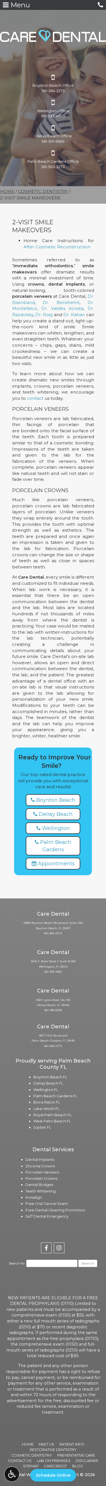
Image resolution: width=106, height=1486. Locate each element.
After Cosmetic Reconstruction (56, 246)
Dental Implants (39, 1159)
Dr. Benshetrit (61, 302)
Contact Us (20, 1461)
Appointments (55, 863)
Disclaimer (87, 1461)
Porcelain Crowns (41, 1178)
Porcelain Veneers (42, 1172)
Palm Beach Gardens (55, 846)
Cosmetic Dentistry (43, 191)
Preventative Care (76, 1455)
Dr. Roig (44, 314)
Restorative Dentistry (53, 1450)
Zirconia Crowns (40, 1166)
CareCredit (55, 1466)
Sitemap (31, 1466)
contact (35, 398)
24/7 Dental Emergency (46, 1216)
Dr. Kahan (74, 314)
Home (7, 191)
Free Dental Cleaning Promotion (55, 1210)
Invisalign (33, 1197)
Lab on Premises (54, 1461)
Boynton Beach (55, 800)
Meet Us (46, 1444)
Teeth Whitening (40, 1191)
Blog (77, 1466)
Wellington (55, 828)
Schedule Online (53, 1475)
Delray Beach (55, 814)
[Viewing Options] (12, 1474)
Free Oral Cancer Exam (46, 1204)
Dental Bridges (39, 1185)
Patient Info (71, 1444)
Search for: (17, 1263)
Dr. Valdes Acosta (62, 308)
